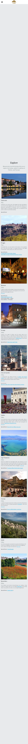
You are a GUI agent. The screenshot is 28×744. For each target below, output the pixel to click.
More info (3, 293)
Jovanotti (20, 504)
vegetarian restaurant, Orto (10, 423)
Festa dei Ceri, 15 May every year (14, 426)
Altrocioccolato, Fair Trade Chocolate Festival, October (12, 384)
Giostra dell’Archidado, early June (14, 509)
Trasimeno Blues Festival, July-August (15, 468)
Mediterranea (19, 338)
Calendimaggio (10, 549)
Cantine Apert (10, 590)
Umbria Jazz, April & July (12, 342)
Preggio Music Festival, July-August (8, 253)
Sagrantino (19, 586)
